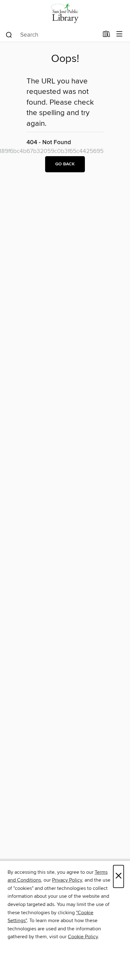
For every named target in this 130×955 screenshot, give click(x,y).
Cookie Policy (83, 937)
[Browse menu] (119, 34)
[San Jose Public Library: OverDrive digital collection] (65, 13)
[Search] (9, 34)
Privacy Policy (67, 880)
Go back (65, 164)
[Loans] (106, 35)
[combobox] (52, 34)
